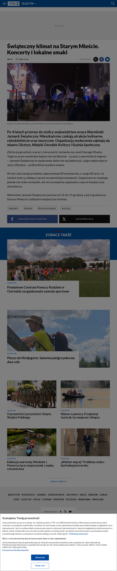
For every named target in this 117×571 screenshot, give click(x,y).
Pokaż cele (40, 565)
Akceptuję (40, 557)
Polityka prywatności (78, 534)
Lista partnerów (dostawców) (15, 550)
